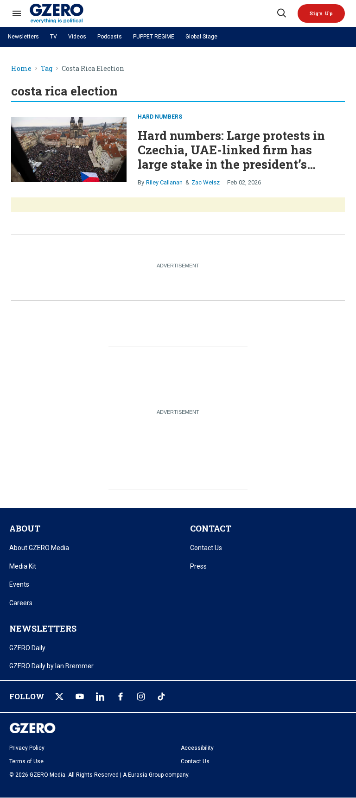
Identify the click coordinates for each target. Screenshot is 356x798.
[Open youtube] (79, 696)
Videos (77, 36)
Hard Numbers (160, 117)
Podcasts (109, 36)
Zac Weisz (205, 182)
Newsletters (23, 36)
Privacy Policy (26, 748)
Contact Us (206, 547)
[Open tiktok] (161, 696)
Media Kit (22, 566)
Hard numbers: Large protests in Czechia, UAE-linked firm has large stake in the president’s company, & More (231, 157)
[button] (321, 13)
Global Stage (201, 36)
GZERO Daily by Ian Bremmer (51, 666)
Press (198, 566)
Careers (20, 603)
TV (53, 36)
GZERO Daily (27, 648)
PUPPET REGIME (153, 36)
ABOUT (24, 528)
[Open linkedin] (100, 696)
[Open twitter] (59, 696)
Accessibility (197, 748)
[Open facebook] (120, 696)
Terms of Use (26, 761)
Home (21, 69)
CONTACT (210, 528)
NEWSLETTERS (42, 628)
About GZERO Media (39, 547)
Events (19, 584)
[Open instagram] (140, 696)
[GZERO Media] (152, 13)
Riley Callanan (164, 182)
